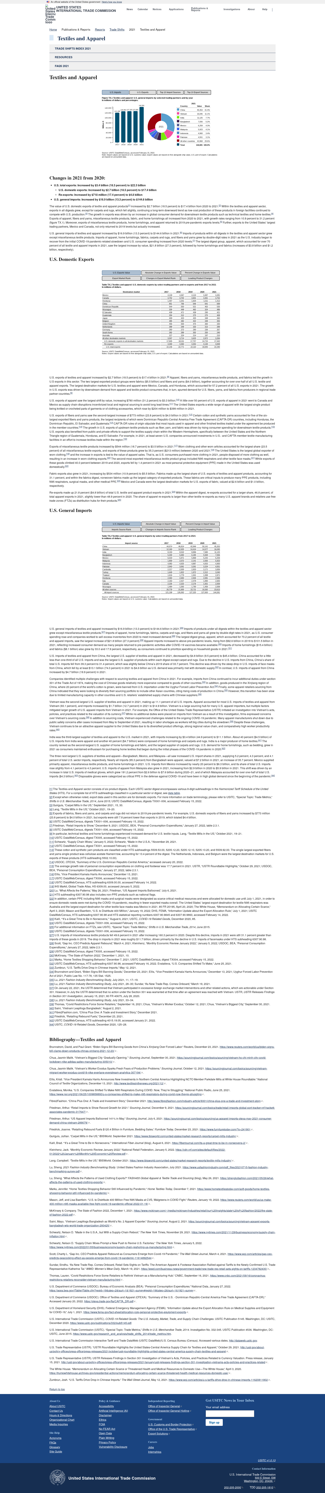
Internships (154, 1452)
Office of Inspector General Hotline (168, 1411)
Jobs (151, 1447)
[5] (221, 221)
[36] (199, 694)
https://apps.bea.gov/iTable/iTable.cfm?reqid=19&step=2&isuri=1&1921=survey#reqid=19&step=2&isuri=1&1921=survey (121, 1290)
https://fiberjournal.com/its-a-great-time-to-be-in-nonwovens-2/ (208, 1143)
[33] (203, 682)
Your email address (218, 1407)
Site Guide (55, 1451)
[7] (194, 240)
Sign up (214, 1422)
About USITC (57, 1406)
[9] (71, 392)
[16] (125, 438)
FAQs (52, 1442)
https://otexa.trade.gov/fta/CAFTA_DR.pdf (108, 1301)
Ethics (102, 1420)
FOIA (102, 1424)
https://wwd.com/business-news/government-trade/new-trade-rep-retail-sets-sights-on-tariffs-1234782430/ (204, 1269)
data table (174, 793)
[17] (176, 445)
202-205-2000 (232, 1487)
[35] (226, 690)
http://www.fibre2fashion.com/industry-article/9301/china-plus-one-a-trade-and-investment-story (204, 1101)
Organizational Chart (61, 1420)
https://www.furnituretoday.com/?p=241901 (225, 1129)
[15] (273, 426)
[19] (68, 453)
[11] (171, 403)
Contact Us (56, 1411)
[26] (181, 627)
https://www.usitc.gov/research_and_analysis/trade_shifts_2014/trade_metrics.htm (122, 1334)
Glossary (54, 1447)
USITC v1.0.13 (267, 1460)
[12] (190, 414)
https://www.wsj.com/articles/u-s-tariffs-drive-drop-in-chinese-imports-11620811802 (218, 1380)
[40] (57, 729)
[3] (86, 213)
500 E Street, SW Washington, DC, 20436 (260, 1479)
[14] (80, 426)
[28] (173, 635)
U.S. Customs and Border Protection (170, 1424)
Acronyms (55, 1438)
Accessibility (106, 1406)
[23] (118, 480)
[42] (223, 748)
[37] (123, 713)
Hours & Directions (60, 1415)
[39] (231, 721)
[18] (212, 449)
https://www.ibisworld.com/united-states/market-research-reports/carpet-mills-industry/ (185, 1136)
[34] (216, 686)
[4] (272, 213)
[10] (177, 399)
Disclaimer (105, 1415)
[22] (66, 465)
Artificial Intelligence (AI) (113, 1411)
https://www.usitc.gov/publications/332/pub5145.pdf (100, 1323)
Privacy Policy (107, 1442)
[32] (217, 667)
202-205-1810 (264, 1487)
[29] (141, 640)
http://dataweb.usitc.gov (243, 1340)
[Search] (276, 10)
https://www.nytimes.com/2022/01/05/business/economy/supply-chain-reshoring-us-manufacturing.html (110, 1247)
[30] (220, 644)
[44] (273, 775)
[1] (129, 205)
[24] (173, 491)
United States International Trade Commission (86, 9)
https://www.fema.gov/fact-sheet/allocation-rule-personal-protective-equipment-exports (134, 1312)
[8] (168, 376)
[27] (103, 631)
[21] (253, 457)
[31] (230, 648)
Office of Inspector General (164, 1406)
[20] (109, 457)
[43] (76, 775)
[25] (119, 499)
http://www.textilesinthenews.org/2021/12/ (139, 1083)
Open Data (105, 1433)
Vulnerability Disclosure (113, 1447)
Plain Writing (106, 1438)
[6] (181, 232)
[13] (111, 422)
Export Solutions (158, 1433)
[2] (220, 205)
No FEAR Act (107, 1429)
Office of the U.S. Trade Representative (171, 1429)
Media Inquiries (58, 1424)
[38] (87, 717)
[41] (260, 740)
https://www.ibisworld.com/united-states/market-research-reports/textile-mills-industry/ (180, 1160)
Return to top (57, 1389)
